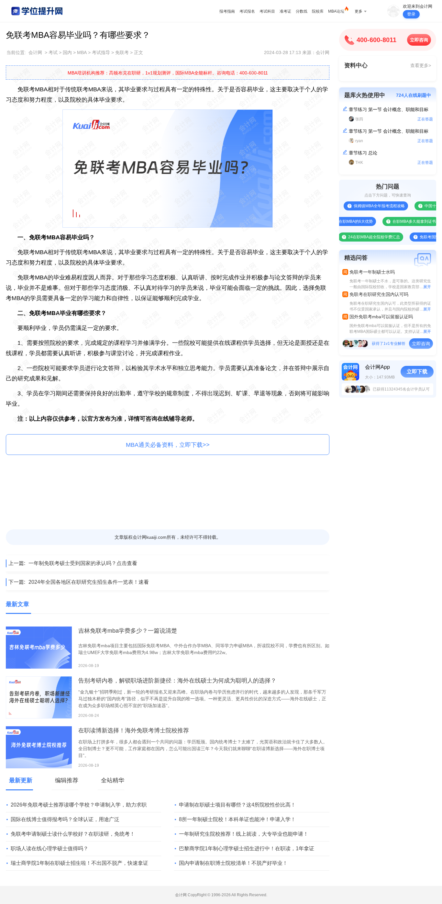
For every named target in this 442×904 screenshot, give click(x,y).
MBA (82, 52)
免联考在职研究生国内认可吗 (378, 294)
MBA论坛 (336, 11)
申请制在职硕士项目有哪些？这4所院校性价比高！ (237, 805)
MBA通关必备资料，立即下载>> (168, 445)
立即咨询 (419, 39)
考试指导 (101, 52)
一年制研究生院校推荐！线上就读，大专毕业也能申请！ (243, 834)
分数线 (301, 11)
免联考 (122, 52)
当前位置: (16, 52)
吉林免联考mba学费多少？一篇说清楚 (127, 630)
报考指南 (227, 11)
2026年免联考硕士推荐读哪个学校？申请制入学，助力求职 (79, 805)
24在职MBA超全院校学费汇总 (359, 237)
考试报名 (247, 11)
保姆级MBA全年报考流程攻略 (364, 206)
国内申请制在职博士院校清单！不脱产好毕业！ (233, 863)
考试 (53, 52)
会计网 (35, 52)
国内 (67, 52)
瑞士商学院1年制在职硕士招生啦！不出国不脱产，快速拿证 (79, 863)
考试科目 (267, 11)
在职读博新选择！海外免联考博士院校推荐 (133, 730)
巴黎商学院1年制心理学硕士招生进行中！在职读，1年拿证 (246, 848)
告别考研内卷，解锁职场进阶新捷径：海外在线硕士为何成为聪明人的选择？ (177, 680)
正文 (138, 52)
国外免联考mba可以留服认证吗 (381, 316)
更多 (358, 11)
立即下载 (417, 371)
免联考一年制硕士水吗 (372, 272)
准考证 (285, 11)
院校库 (318, 11)
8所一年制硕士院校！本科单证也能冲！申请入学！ (237, 819)
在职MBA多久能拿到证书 (399, 221)
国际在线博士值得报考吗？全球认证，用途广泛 (65, 819)
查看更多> (420, 65)
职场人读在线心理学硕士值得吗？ (49, 848)
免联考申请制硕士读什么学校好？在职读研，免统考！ (73, 834)
